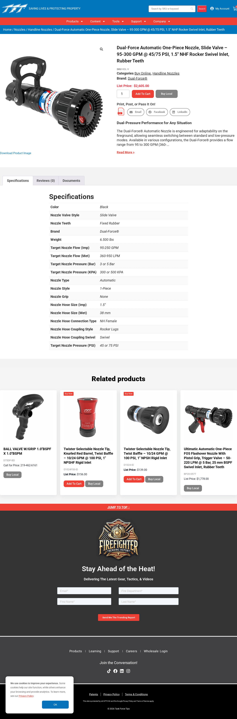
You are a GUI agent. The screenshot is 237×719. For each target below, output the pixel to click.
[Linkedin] (122, 671)
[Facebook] (115, 671)
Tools (116, 21)
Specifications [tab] (18, 181)
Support (136, 21)
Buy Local (12, 474)
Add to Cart (143, 94)
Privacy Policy (26, 696)
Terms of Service (143, 701)
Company (159, 21)
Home (7, 29)
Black (104, 207)
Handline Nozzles (40, 29)
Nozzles (19, 29)
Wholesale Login (156, 651)
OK (55, 704)
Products (72, 21)
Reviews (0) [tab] (46, 181)
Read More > (125, 152)
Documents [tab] (71, 181)
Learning (95, 651)
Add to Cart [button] (74, 483)
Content (95, 21)
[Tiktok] (109, 671)
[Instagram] (128, 671)
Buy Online (142, 73)
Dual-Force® (137, 78)
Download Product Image (15, 153)
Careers (131, 651)
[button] (101, 49)
